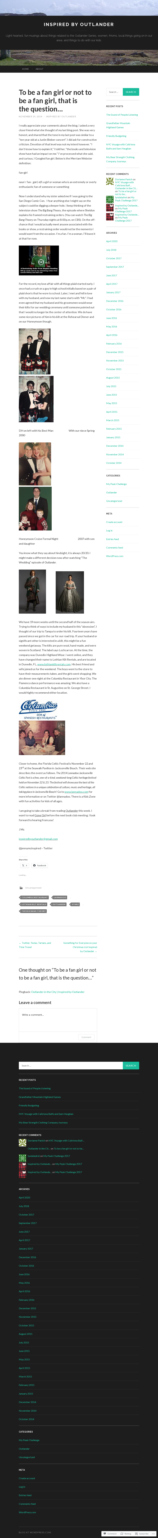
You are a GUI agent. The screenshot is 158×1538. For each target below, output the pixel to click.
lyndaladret (121, 197)
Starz (75, 904)
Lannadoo (60, 897)
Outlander (59, 904)
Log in (109, 530)
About (40, 69)
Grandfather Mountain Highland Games (40, 1096)
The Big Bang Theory (34, 911)
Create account (114, 521)
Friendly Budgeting (116, 135)
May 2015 (111, 403)
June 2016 (111, 317)
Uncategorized (33, 887)
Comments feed (114, 547)
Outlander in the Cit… (126, 188)
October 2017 (113, 258)
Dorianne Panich (123, 179)
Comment (86, 1037)
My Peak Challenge (116, 483)
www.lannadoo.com (76, 791)
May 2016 (111, 326)
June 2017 (111, 275)
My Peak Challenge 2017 (126, 199)
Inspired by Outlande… (127, 205)
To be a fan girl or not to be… (126, 193)
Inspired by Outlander (79, 24)
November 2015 (115, 360)
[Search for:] (122, 92)
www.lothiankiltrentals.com (54, 664)
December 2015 (114, 352)
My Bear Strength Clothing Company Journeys (43, 1122)
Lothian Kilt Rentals (34, 904)
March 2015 (112, 420)
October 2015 (113, 369)
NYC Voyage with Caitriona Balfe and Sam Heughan (46, 1113)
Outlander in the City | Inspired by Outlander (58, 992)
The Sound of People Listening (122, 114)
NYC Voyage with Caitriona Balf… (124, 184)
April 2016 (111, 334)
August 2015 (113, 377)
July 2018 (111, 249)
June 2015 (111, 394)
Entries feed (112, 539)
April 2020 (111, 241)
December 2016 (114, 300)
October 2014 (113, 462)
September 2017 (115, 266)
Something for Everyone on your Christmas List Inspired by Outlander (80, 947)
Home (25, 69)
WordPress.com (114, 555)
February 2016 (114, 343)
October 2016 (113, 309)
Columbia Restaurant (35, 897)
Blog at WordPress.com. (35, 1532)
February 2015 (114, 428)
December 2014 (114, 445)
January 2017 (113, 292)
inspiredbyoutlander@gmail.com (38, 839)
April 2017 (111, 283)
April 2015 (111, 411)
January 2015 (113, 437)
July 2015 (111, 386)
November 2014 (115, 454)
